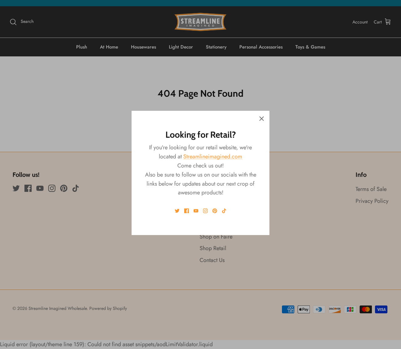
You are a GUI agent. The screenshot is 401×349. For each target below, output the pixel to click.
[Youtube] (196, 210)
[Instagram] (205, 210)
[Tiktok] (224, 210)
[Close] (261, 119)
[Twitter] (177, 210)
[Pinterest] (214, 210)
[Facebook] (186, 210)
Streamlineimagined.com (212, 156)
